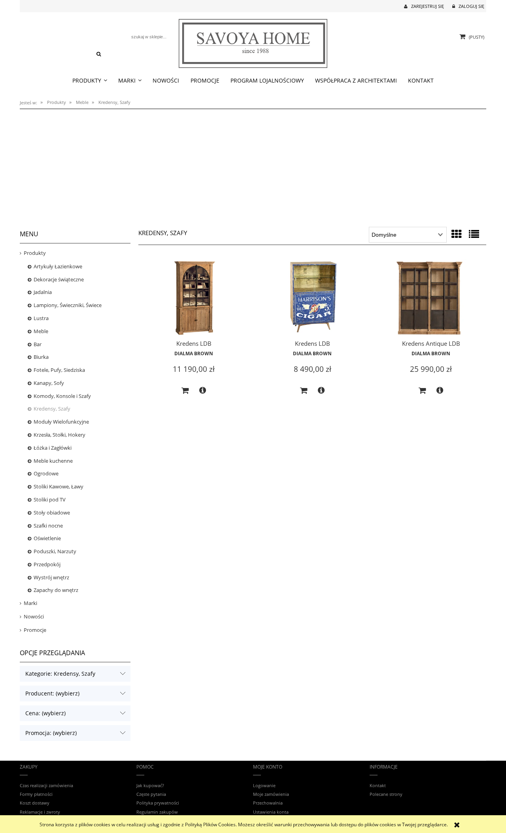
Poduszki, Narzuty (55, 551)
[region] (253, 165)
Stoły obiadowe (52, 512)
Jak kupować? (150, 785)
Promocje (35, 629)
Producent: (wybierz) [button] (52, 693)
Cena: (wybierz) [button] (45, 713)
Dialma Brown (193, 353)
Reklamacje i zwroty (40, 812)
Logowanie (264, 785)
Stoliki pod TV (50, 499)
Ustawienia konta (271, 812)
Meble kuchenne (53, 460)
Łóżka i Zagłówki (53, 447)
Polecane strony (386, 794)
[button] (203, 390)
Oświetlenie (47, 538)
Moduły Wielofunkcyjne (61, 421)
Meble (41, 331)
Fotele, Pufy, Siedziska (59, 369)
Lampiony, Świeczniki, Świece (68, 305)
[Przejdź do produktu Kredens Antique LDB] (430, 298)
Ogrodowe (46, 473)
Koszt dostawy (34, 803)
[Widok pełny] (474, 234)
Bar (38, 344)
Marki (30, 603)
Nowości (34, 616)
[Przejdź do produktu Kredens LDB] (193, 298)
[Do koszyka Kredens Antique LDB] (422, 391)
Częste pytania (151, 794)
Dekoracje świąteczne (59, 279)
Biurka (41, 356)
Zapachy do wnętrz (56, 590)
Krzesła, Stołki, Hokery (59, 434)
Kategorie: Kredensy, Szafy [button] (60, 673)
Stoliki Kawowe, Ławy (58, 486)
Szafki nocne (48, 525)
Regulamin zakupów (157, 812)
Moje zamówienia (271, 794)
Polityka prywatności (157, 803)
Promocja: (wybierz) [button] (51, 733)
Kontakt (378, 785)
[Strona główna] (253, 42)
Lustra (41, 318)
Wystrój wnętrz (51, 577)
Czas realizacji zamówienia (46, 785)
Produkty (35, 252)
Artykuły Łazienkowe (58, 266)
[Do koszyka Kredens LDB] (185, 391)
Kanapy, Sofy (49, 382)
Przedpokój (47, 564)
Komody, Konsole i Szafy (62, 396)
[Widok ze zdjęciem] (456, 234)
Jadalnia (43, 292)
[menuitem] (89, 81)
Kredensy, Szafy (52, 408)
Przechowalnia (268, 803)
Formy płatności (36, 794)
